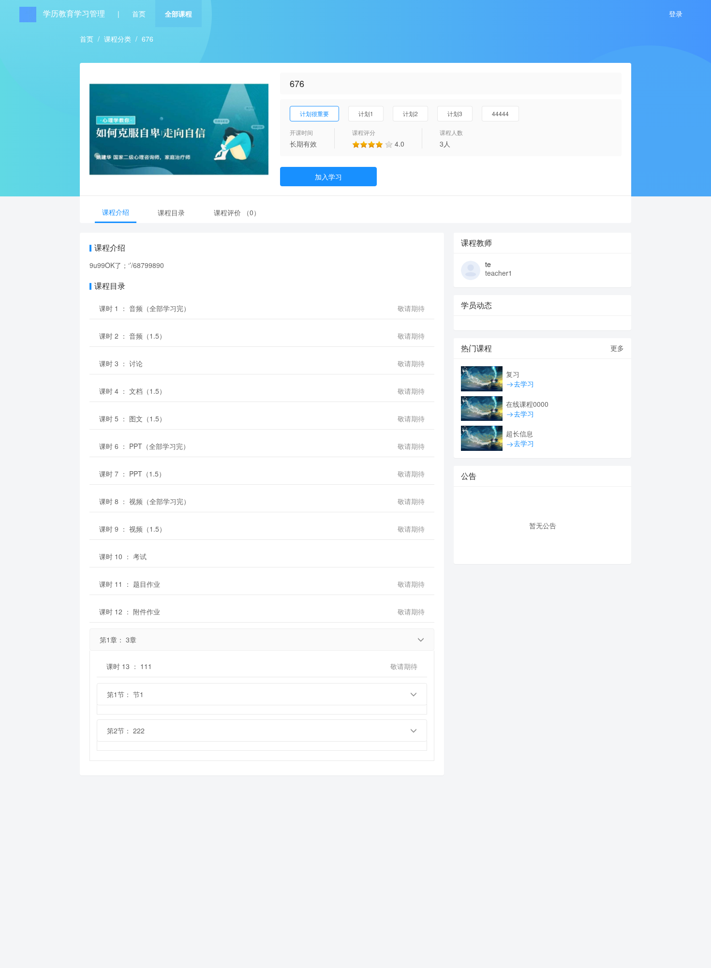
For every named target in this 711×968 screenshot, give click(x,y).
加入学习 (328, 176)
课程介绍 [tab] (115, 212)
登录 (675, 13)
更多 (617, 348)
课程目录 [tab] (171, 212)
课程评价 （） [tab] (237, 212)
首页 (139, 13)
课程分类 (117, 39)
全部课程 (178, 13)
